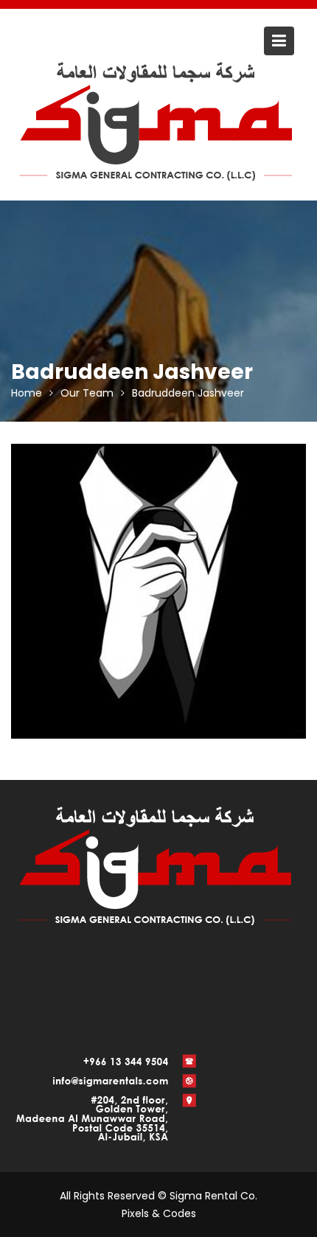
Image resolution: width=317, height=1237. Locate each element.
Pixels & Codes (159, 1213)
